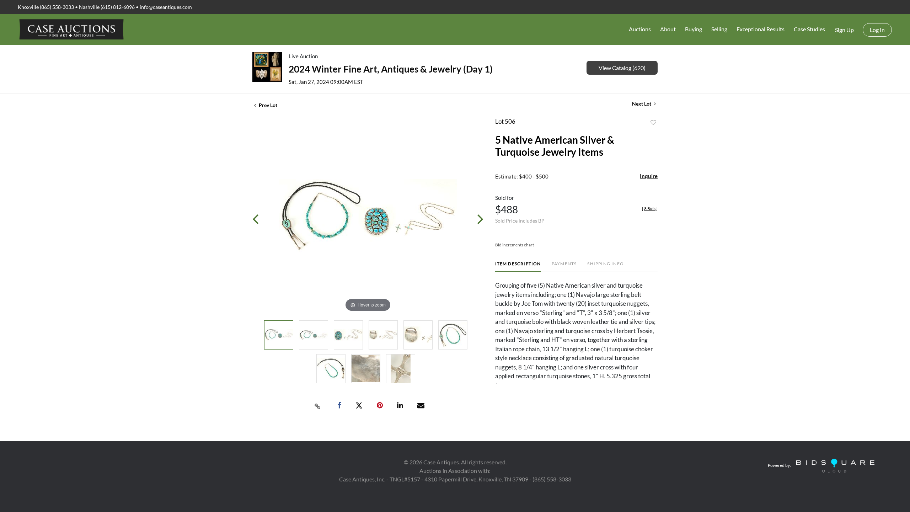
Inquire (649, 176)
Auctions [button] (640, 29)
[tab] (518, 266)
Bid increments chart (514, 244)
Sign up (844, 29)
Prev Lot (267, 105)
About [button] (668, 29)
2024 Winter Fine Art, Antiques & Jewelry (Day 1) (391, 69)
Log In (877, 29)
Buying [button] (693, 29)
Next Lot (642, 104)
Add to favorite (653, 123)
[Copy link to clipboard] (318, 405)
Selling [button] (719, 29)
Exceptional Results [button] (761, 29)
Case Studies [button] (809, 29)
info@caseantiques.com (166, 7)
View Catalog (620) (622, 67)
